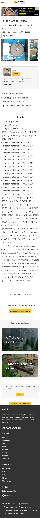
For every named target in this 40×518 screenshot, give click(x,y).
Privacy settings (25, 507)
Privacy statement (10, 507)
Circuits (11, 25)
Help (4, 475)
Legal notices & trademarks (14, 514)
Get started (6, 472)
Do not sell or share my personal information (20, 510)
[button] (2, 3)
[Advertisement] (20, 11)
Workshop (6, 440)
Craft (4, 446)
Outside (5, 456)
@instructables (11, 491)
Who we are (6, 481)
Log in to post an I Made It (20, 311)
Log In (20, 394)
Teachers (5, 459)
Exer (5, 25)
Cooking (5, 449)
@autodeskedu (10, 495)
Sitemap (5, 478)
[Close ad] (37, 8)
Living (4, 453)
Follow (16, 74)
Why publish (7, 469)
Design (4, 443)
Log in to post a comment (20, 403)
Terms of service (26, 504)
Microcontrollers (23, 25)
